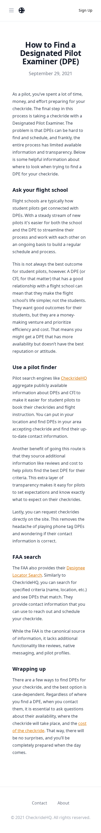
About (63, 803)
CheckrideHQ (74, 378)
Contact (39, 803)
